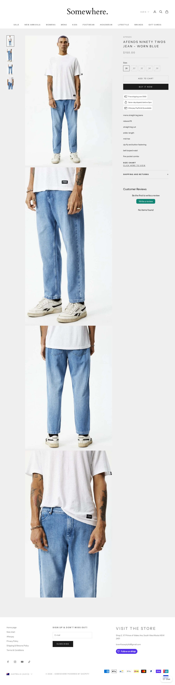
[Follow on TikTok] (29, 661)
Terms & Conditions (15, 650)
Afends (127, 37)
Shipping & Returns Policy (18, 645)
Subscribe (63, 644)
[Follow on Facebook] (8, 661)
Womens (51, 25)
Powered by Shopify (78, 674)
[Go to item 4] (10, 83)
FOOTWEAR (89, 25)
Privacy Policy (12, 641)
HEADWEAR (106, 25)
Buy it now (146, 87)
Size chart (11, 632)
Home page (12, 627)
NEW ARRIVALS (32, 25)
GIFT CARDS (155, 25)
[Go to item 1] (10, 41)
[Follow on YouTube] (22, 661)
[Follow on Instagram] (15, 661)
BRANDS (139, 25)
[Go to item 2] (10, 55)
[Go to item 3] (10, 69)
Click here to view (134, 165)
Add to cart (146, 78)
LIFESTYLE (123, 25)
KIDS (74, 25)
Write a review (146, 201)
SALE (16, 25)
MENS (64, 25)
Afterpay (10, 636)
